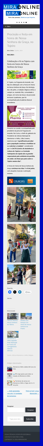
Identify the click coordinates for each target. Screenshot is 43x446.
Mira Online (10, 50)
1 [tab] (17, 22)
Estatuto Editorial (23, 434)
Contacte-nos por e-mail (14, 437)
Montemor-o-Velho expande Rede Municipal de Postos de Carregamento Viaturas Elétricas (12, 345)
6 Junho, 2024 (18, 50)
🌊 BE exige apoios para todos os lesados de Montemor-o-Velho (23, 375)
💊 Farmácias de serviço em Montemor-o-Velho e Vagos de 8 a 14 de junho (23, 383)
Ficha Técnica (10, 434)
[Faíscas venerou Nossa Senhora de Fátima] (12, 316)
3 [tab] (21, 22)
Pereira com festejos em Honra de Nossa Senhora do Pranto (25, 324)
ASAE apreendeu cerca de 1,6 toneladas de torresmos (14, 393)
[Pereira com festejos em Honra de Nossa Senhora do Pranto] (26, 316)
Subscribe (29, 419)
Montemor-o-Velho (22, 355)
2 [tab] (19, 22)
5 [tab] (26, 22)
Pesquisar (10, 406)
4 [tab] (23, 22)
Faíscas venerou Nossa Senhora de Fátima (12, 322)
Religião (31, 355)
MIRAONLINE (22, 439)
